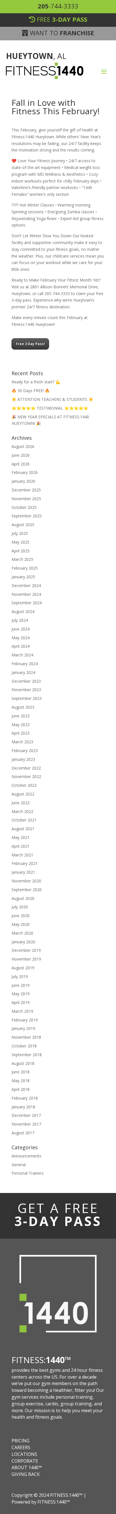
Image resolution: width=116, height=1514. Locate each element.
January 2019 (23, 1028)
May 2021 (21, 837)
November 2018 (26, 1037)
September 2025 (27, 515)
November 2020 (26, 881)
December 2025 (26, 490)
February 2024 (25, 663)
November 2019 (26, 959)
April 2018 (21, 1089)
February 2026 (25, 472)
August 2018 (23, 1063)
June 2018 (21, 1071)
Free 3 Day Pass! (30, 343)
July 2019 (20, 976)
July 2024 (20, 620)
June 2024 (21, 629)
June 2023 (21, 715)
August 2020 (23, 898)
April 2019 (21, 1002)
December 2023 (26, 681)
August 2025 (23, 524)
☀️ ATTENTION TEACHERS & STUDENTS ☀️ (52, 399)
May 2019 (21, 993)
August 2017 (23, 1132)
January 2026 (23, 481)
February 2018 (25, 1098)
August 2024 (23, 611)
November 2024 (26, 594)
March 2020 (22, 933)
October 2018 (24, 1046)
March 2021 (22, 855)
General (19, 1164)
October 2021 (24, 820)
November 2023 (26, 689)
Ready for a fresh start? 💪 (36, 381)
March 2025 (22, 559)
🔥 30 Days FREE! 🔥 (31, 390)
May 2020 (21, 924)
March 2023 (22, 741)
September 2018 (27, 1054)
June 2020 (21, 915)
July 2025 (20, 533)
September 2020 (27, 889)
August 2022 (23, 794)
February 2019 (25, 1020)
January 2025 (23, 576)
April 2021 (21, 846)
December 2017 (26, 1115)
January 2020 (23, 941)
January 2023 (23, 759)
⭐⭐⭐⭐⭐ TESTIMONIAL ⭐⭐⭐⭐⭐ (50, 408)
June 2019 (21, 985)
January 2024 (23, 672)
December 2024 (26, 585)
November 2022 (26, 776)
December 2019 (26, 950)
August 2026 (23, 446)
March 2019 (22, 1011)
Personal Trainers (28, 1173)
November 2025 (26, 498)
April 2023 (21, 733)
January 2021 (23, 872)
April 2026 (21, 464)
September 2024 (27, 602)
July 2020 (20, 906)
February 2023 (25, 750)
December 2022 (26, 768)
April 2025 (21, 550)
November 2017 (26, 1124)
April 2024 (21, 646)
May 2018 (21, 1080)
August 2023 (23, 707)
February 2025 (25, 568)
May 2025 (21, 542)
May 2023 (21, 724)
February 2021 (25, 863)
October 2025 (24, 507)
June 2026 (21, 455)
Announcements (26, 1156)
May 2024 (21, 637)
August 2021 (23, 828)
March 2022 (22, 811)
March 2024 (22, 655)
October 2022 (24, 785)
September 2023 (27, 698)
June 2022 (21, 802)
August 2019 (23, 967)
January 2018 (23, 1106)
